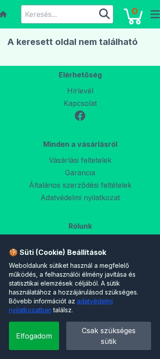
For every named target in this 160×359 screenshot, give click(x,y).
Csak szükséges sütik (109, 336)
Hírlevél (80, 90)
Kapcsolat (80, 103)
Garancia (80, 172)
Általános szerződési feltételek (80, 185)
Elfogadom (34, 335)
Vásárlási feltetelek (80, 160)
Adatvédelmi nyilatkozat (80, 197)
